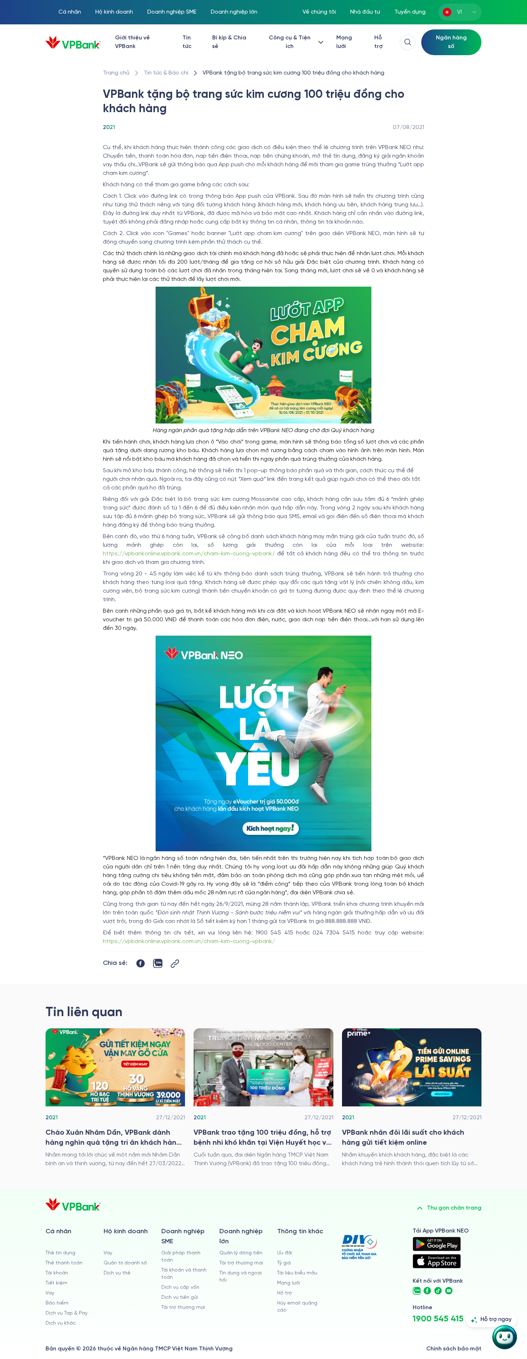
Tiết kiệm (56, 1283)
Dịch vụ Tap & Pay (66, 1313)
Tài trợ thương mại (183, 1307)
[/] (73, 42)
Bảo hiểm (57, 1303)
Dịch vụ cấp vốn (180, 1287)
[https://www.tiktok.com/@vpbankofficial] (438, 1291)
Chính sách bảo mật (453, 1349)
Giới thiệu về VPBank (132, 42)
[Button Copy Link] (175, 964)
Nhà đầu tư (365, 12)
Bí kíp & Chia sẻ (229, 42)
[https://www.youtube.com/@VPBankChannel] (449, 1291)
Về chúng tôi (319, 12)
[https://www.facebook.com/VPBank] (427, 1291)
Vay (50, 1293)
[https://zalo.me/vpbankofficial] (417, 1291)
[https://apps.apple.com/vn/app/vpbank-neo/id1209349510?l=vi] (437, 1261)
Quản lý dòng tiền (240, 1253)
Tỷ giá (284, 1263)
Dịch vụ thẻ (117, 1273)
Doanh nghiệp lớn (234, 12)
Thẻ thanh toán (64, 1263)
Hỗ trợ (378, 42)
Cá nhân (69, 12)
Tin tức (186, 42)
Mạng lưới (344, 42)
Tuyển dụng (410, 12)
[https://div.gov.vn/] (359, 1247)
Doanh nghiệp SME (171, 12)
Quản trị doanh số (125, 1263)
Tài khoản (57, 1273)
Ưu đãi (284, 1253)
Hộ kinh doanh (114, 12)
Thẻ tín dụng (60, 1253)
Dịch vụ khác (61, 1323)
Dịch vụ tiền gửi (179, 1297)
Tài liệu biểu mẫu (297, 1273)
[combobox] (459, 12)
